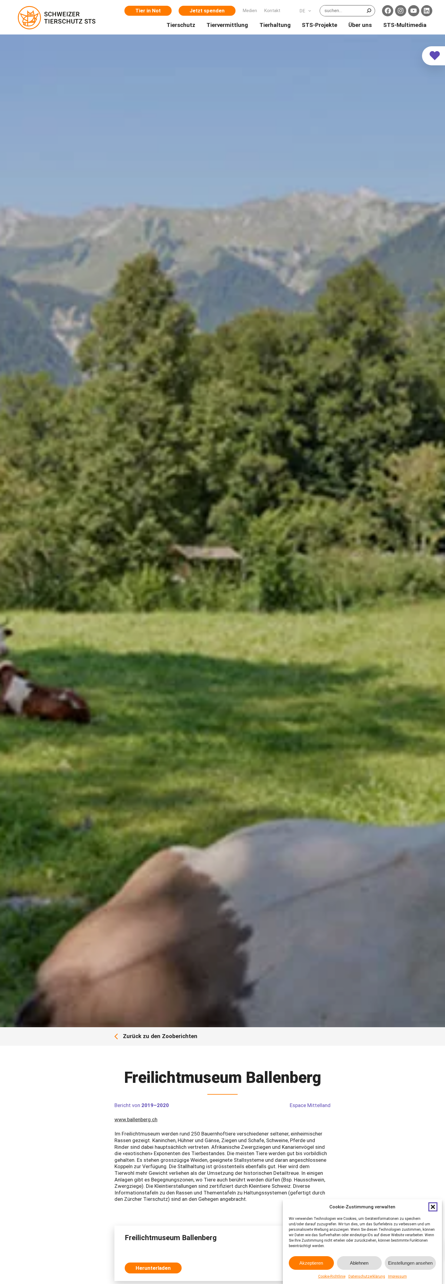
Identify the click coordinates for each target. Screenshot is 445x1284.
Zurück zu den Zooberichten (160, 1036)
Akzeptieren (311, 1263)
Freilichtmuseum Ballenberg (171, 1237)
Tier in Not (148, 11)
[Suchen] (369, 10)
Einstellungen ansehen (410, 1263)
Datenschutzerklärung (366, 1276)
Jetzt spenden (207, 11)
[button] (433, 1207)
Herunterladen (153, 1268)
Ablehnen (359, 1263)
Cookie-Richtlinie (331, 1276)
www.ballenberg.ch (135, 1119)
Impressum (397, 1276)
